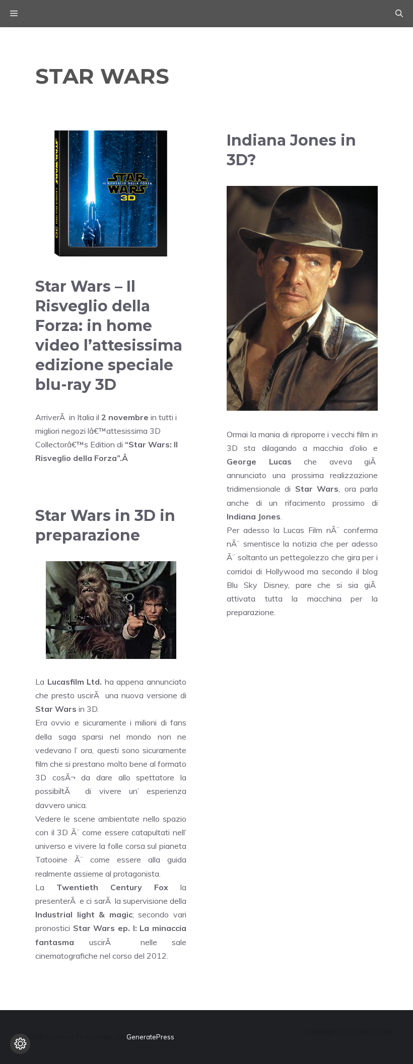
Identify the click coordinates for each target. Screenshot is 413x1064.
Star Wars (316, 489)
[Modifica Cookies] (20, 1044)
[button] (399, 13)
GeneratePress (150, 1037)
